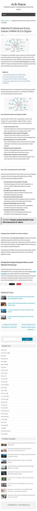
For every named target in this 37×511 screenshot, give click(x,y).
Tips (2, 428)
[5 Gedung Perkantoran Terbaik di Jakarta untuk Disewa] (3, 313)
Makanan (3, 402)
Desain (2, 367)
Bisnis (7, 20)
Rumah (2, 422)
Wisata (2, 434)
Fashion (3, 373)
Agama (2, 350)
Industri (3, 387)
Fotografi (3, 378)
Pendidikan (4, 410)
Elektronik (3, 370)
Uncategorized (5, 431)
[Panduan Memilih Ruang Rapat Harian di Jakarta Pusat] (3, 320)
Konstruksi (3, 396)
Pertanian (3, 413)
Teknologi (3, 425)
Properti (3, 419)
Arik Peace (18, 4)
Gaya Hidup (4, 384)
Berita (2, 355)
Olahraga (3, 405)
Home (2, 20)
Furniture (3, 381)
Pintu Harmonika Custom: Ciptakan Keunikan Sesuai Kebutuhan (28, 327)
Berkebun (3, 358)
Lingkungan (4, 399)
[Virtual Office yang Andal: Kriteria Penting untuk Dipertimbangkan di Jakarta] (3, 300)
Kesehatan (3, 393)
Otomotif (3, 407)
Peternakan (4, 416)
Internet (3, 390)
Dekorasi (3, 364)
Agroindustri (4, 352)
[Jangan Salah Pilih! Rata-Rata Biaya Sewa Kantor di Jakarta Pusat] (3, 307)
